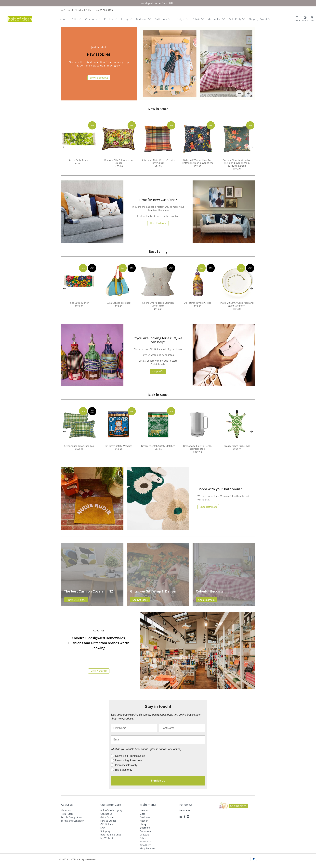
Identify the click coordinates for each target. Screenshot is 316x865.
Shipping (105, 831)
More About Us (99, 671)
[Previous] (239, 93)
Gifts (75, 19)
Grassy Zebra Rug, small (237, 446)
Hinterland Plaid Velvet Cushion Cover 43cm (158, 161)
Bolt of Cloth (72, 859)
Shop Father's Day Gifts (99, 79)
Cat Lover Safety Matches (118, 446)
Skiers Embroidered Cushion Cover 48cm (158, 304)
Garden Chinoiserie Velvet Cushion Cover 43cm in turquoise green (237, 163)
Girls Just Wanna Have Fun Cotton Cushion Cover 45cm (197, 161)
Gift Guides (106, 824)
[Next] (248, 93)
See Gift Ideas (140, 599)
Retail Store (67, 813)
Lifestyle (179, 19)
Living (125, 19)
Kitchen (109, 19)
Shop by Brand (258, 19)
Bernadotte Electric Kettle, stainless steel (197, 447)
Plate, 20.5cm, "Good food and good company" (237, 304)
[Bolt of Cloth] (19, 19)
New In (64, 19)
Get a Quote (107, 817)
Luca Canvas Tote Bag (119, 302)
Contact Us (106, 813)
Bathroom (161, 19)
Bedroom (141, 19)
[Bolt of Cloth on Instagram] (188, 817)
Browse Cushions (76, 599)
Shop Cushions (158, 223)
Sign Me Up (158, 780)
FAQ (102, 827)
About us (66, 810)
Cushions (91, 19)
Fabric (196, 19)
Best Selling (158, 251)
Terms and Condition (72, 820)
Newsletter (185, 810)
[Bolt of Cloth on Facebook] (184, 817)
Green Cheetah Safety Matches (158, 446)
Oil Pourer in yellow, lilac (197, 302)
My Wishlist (106, 838)
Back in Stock (158, 394)
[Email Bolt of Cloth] (180, 817)
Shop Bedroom (206, 599)
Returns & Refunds (110, 834)
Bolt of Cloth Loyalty (111, 810)
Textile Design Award (72, 817)
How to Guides (108, 820)
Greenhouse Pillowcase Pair (79, 446)
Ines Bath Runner (79, 302)
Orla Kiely (235, 19)
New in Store (158, 109)
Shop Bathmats (208, 506)
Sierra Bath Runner (79, 160)
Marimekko (214, 19)
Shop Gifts (158, 371)
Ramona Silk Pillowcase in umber (118, 161)
